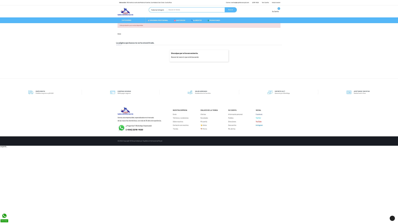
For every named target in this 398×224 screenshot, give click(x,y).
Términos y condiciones (181, 118)
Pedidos (231, 118)
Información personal (235, 114)
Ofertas (203, 114)
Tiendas (175, 129)
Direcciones (232, 122)
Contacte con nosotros (181, 125)
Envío (175, 114)
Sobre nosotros (178, 122)
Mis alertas (231, 129)
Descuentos (232, 125)
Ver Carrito (265, 2)
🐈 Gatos (204, 125)
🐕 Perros (204, 129)
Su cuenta (232, 110)
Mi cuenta (204, 122)
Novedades (204, 118)
